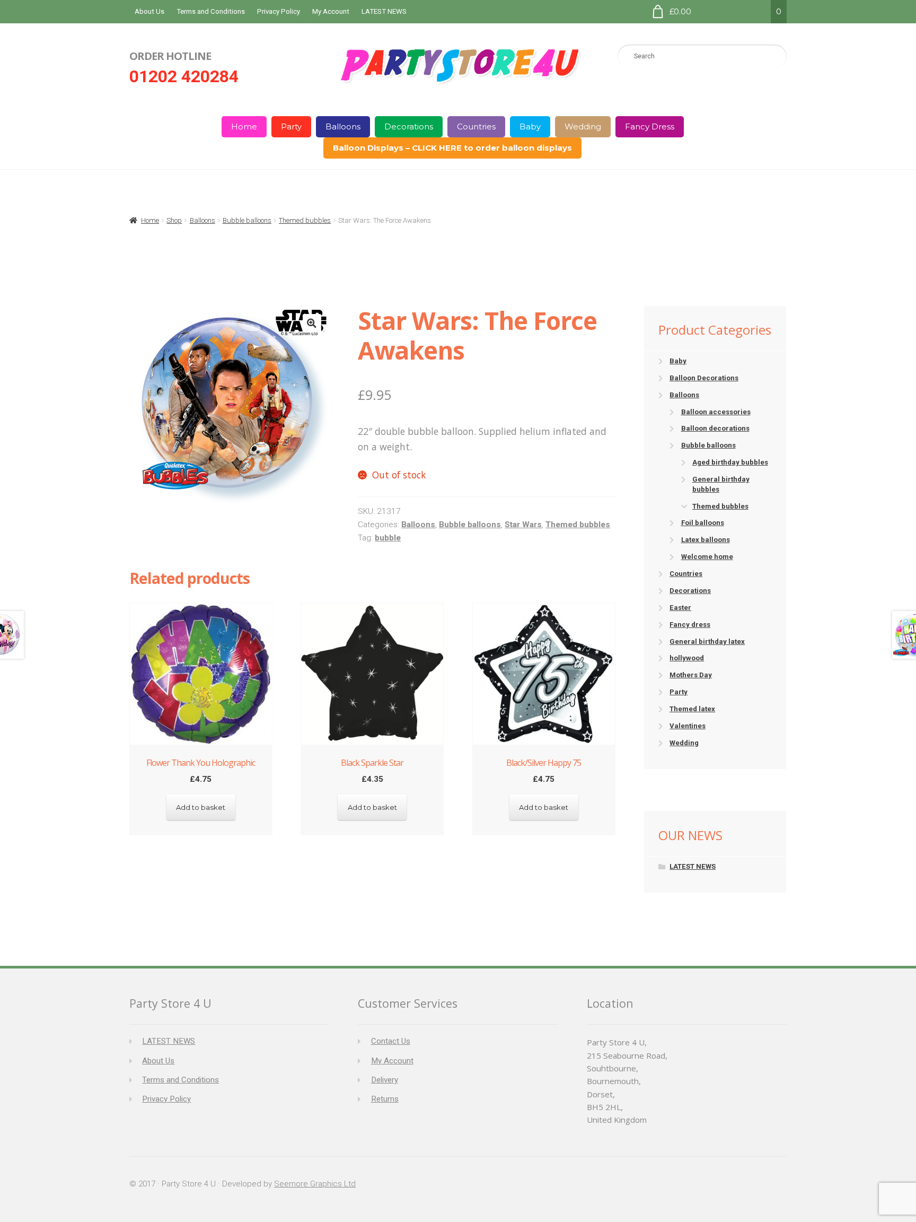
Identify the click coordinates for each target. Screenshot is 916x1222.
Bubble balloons (247, 220)
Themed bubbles (305, 220)
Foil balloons (702, 523)
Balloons (342, 126)
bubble (388, 538)
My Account (330, 11)
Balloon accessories (716, 412)
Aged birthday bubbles (730, 462)
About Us (149, 11)
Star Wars (523, 524)
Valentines (688, 726)
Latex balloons (705, 540)
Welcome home (707, 557)
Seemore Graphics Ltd (315, 1184)
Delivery (384, 1080)
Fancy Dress (649, 126)
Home (244, 126)
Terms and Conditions (211, 11)
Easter (680, 608)
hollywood (687, 658)
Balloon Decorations (704, 378)
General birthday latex (707, 641)
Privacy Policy (278, 11)
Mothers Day (691, 675)
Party (291, 126)
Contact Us (390, 1041)
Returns (385, 1099)
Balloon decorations (715, 428)
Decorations (408, 126)
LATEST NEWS (384, 11)
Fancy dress (690, 625)
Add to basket (200, 807)
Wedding (583, 126)
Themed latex (692, 709)
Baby (530, 126)
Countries (476, 126)
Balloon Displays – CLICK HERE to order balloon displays (452, 148)
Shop (174, 220)
